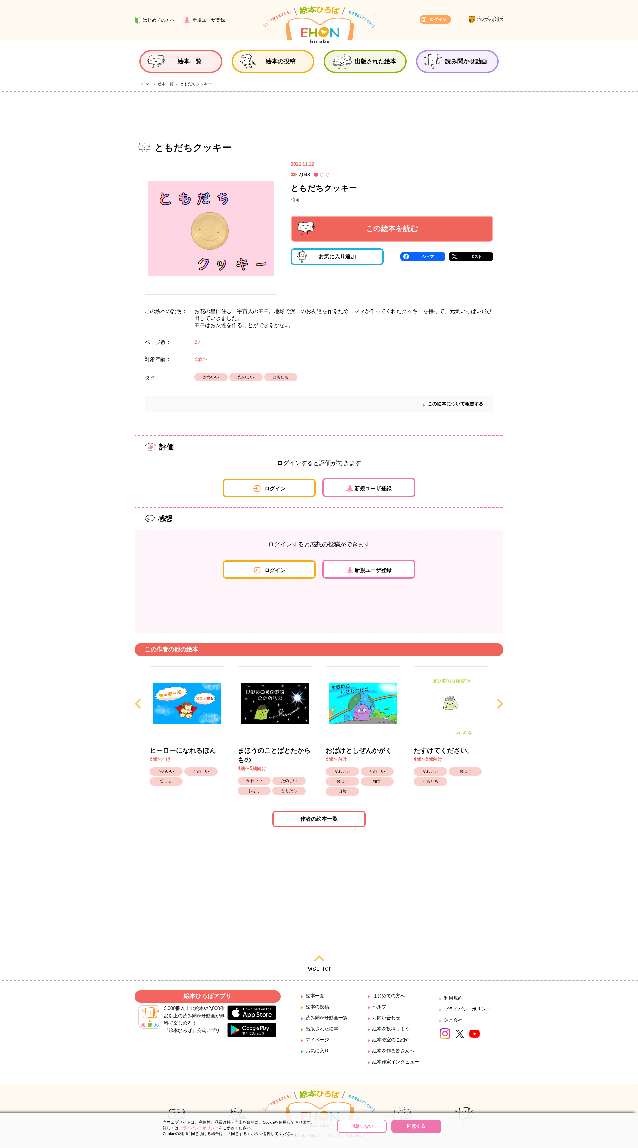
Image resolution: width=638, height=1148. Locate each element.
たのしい (246, 377)
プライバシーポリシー (467, 1009)
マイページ (317, 1040)
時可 (295, 200)
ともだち (281, 377)
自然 (342, 791)
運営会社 (453, 1020)
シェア (428, 257)
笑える (166, 781)
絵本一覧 (166, 84)
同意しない (361, 1126)
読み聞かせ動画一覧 (327, 1018)
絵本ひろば (319, 24)
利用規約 (453, 998)
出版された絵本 (322, 1029)
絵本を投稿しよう (391, 1029)
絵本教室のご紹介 (391, 1040)
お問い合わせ (386, 1018)
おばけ (254, 791)
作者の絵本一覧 (319, 819)
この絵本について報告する (455, 404)
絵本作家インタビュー (395, 1062)
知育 (377, 781)
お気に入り (317, 1051)
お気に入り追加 (337, 256)
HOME (145, 84)
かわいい (211, 377)
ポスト (476, 257)
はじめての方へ (388, 996)
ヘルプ (379, 1007)
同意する (416, 1126)
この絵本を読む (392, 228)
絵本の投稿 (317, 1007)
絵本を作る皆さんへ (393, 1051)
